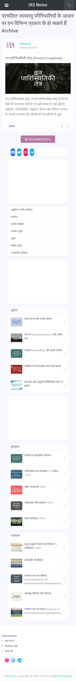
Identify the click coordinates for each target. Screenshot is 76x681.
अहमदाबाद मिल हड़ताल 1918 (38, 502)
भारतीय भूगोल (17, 231)
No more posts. (40, 139)
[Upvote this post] (67, 126)
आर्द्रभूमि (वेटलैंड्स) (33, 559)
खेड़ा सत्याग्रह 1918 (34, 518)
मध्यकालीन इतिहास (19, 252)
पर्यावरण (12, 126)
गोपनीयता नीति (11, 646)
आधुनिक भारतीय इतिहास (21, 209)
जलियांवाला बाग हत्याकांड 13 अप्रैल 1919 (41, 472)
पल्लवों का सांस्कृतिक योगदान (37, 455)
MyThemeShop (62, 676)
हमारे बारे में (9, 640)
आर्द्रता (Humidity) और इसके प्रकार (43, 350)
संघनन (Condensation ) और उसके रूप (43, 336)
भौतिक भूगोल (16, 245)
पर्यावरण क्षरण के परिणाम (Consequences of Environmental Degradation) (42, 579)
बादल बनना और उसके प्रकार (38, 318)
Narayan (25, 44)
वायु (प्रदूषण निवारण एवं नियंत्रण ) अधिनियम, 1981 (40, 546)
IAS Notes (37, 5)
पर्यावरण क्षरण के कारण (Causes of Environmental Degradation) (42, 611)
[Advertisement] (38, 181)
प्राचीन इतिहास (17, 224)
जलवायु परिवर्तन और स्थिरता (37, 593)
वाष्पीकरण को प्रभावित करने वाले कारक (42, 366)
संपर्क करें (9, 651)
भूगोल (13, 238)
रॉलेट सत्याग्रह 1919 (35, 486)
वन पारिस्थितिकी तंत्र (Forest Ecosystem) (33, 58)
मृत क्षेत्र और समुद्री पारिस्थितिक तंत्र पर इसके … (43, 383)
